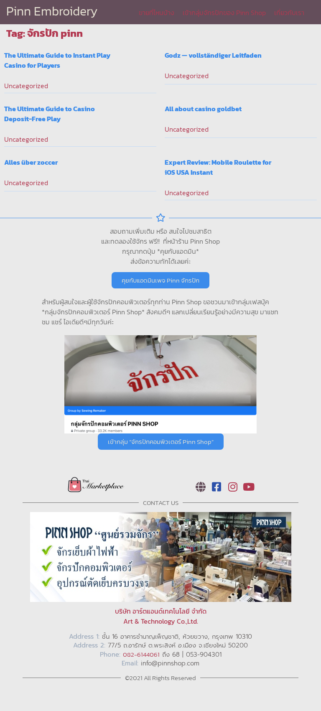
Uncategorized (26, 86)
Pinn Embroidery (52, 11)
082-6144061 (141, 654)
